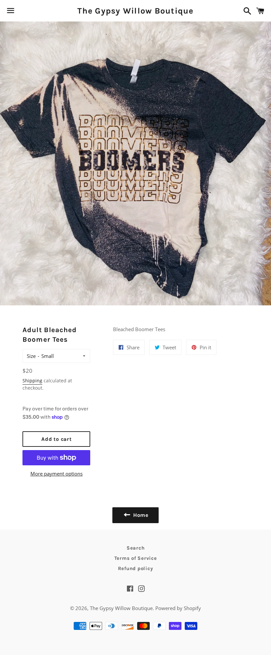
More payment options (56, 473)
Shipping (32, 380)
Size (31, 356)
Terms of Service (135, 558)
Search (136, 548)
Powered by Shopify (178, 608)
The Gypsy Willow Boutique (135, 11)
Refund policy (135, 568)
